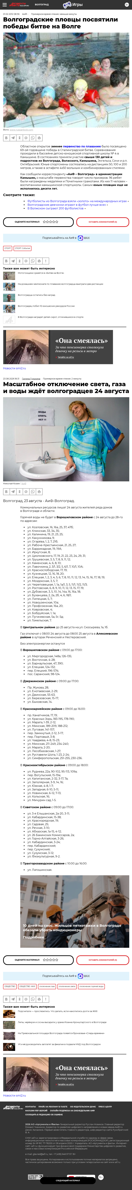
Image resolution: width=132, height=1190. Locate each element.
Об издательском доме (83, 1107)
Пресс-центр (105, 1107)
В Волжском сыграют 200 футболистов (56, 208)
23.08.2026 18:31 (11, 378)
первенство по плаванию (82, 146)
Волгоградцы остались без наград (36, 295)
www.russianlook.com (21, 129)
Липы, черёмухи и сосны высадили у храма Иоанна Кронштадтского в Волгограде (62, 1022)
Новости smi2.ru (14, 368)
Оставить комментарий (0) (103, 222)
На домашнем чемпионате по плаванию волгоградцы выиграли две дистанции (60, 284)
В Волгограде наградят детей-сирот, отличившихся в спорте (50, 317)
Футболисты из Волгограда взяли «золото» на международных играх (77, 201)
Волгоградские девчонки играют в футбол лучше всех (67, 204)
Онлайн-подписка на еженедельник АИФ (72, 1111)
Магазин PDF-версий (36, 1111)
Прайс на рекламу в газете (52, 1107)
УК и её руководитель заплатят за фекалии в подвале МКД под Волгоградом (59, 1044)
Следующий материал (68, 1180)
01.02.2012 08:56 (11, 14)
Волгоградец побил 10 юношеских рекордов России (46, 306)
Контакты (30, 1107)
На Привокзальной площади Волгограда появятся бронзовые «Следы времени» (61, 1033)
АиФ (23, 483)
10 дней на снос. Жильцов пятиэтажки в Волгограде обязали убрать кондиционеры (72, 927)
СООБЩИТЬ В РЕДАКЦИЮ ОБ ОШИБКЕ (44, 1115)
